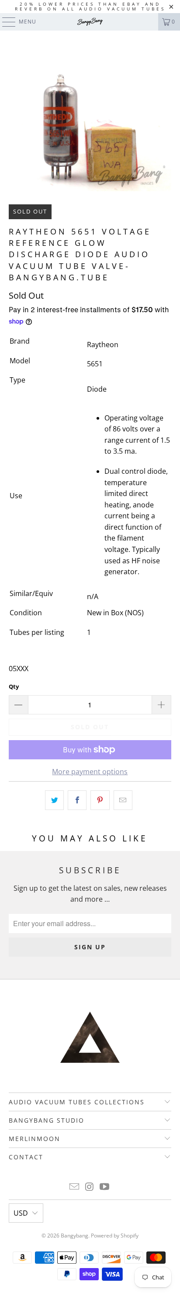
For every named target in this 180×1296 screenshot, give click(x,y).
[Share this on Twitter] (54, 800)
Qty (14, 686)
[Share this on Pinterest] (99, 800)
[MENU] (4, 22)
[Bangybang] (90, 22)
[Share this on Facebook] (77, 800)
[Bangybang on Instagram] (89, 1187)
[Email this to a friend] (123, 800)
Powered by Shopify (114, 1235)
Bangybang (74, 1235)
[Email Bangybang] (74, 1187)
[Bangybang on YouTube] (104, 1187)
